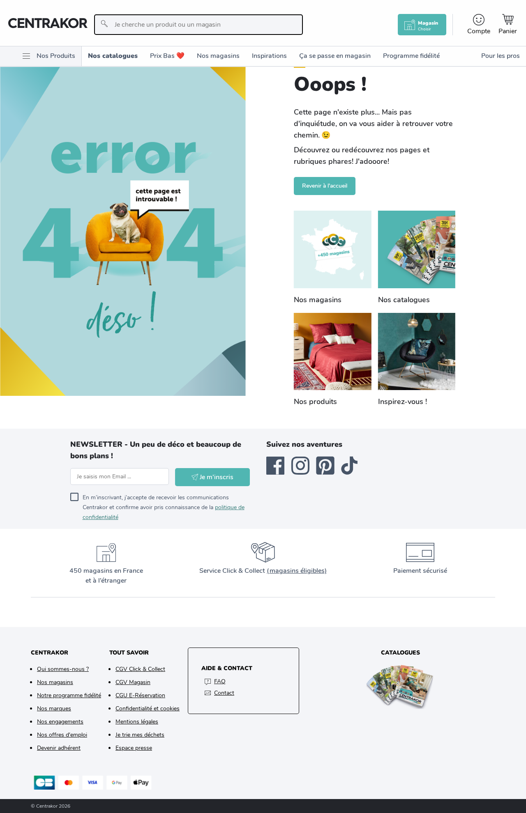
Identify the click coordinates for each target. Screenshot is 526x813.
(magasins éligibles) (297, 570)
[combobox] (198, 24)
